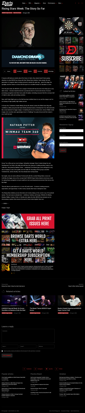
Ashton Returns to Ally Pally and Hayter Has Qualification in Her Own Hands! (67, 103)
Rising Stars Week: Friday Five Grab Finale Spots (13, 286)
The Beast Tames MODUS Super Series (40, 309)
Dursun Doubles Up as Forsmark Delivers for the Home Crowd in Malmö (70, 383)
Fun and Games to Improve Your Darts (40, 384)
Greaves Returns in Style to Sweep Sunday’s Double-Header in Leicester (12, 394)
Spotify (51, 369)
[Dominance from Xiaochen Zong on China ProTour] (81, 111)
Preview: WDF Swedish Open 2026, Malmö (69, 394)
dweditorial (14, 264)
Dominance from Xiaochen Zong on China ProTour (68, 110)
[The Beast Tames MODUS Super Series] (42, 300)
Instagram (40, 369)
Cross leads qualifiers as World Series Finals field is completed (66, 96)
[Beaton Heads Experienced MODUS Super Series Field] (70, 300)
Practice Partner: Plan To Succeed (39, 388)
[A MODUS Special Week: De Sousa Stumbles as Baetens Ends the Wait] (81, 117)
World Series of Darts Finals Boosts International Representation (13, 389)
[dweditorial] (6, 268)
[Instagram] (79, 3)
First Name (62, 128)
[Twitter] (82, 3)
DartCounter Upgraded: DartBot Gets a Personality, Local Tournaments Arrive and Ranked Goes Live (41, 379)
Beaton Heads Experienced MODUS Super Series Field (69, 309)
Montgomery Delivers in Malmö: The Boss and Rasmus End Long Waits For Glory (70, 378)
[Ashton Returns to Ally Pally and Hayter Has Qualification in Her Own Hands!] (81, 103)
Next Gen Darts (17, 12)
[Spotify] (46, 368)
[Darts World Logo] (9, 4)
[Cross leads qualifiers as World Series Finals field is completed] (81, 96)
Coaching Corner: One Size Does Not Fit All (41, 392)
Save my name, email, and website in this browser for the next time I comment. (22, 351)
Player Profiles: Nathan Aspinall (75, 286)
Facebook (29, 369)
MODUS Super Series (7, 12)
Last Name (62, 135)
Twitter (60, 369)
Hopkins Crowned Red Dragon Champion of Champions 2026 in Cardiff (69, 389)
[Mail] (11, 272)
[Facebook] (75, 3)
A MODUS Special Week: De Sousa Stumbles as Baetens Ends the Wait (68, 116)
